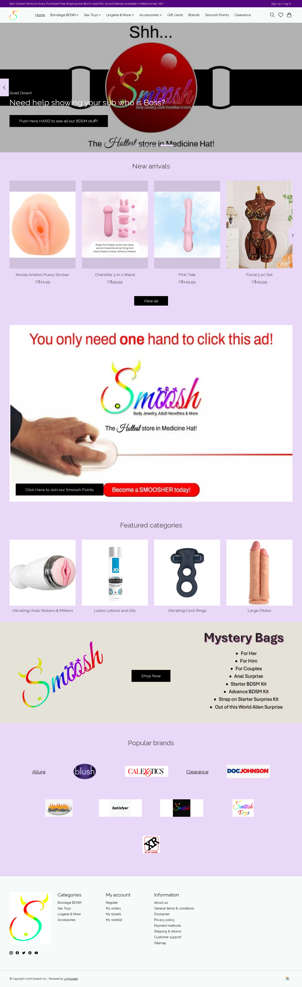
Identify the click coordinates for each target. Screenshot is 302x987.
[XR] (151, 845)
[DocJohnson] (248, 772)
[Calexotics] (146, 772)
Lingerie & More (69, 914)
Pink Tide (187, 274)
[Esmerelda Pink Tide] (187, 224)
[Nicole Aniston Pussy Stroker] (43, 224)
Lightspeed (71, 978)
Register (112, 902)
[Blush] (85, 772)
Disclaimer (162, 914)
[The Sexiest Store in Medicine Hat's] (14, 15)
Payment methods (167, 925)
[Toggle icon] (272, 15)
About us (161, 902)
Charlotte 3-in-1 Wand (115, 274)
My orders (113, 908)
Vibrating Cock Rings (187, 610)
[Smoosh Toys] (243, 808)
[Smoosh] (181, 808)
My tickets (113, 914)
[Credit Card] (287, 979)
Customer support (167, 937)
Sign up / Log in (281, 3)
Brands (194, 15)
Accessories (66, 920)
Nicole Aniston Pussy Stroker (42, 274)
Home (40, 15)
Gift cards (175, 15)
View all (151, 301)
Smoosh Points (217, 15)
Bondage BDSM (69, 902)
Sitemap (160, 943)
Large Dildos (259, 610)
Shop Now (151, 675)
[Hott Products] (59, 808)
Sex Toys (64, 908)
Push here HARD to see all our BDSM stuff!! (58, 121)
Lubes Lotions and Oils (115, 610)
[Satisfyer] (120, 808)
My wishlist (114, 920)
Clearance (242, 15)
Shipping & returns (167, 931)
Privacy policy (164, 920)
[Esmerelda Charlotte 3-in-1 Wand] (115, 224)
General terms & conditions (174, 908)
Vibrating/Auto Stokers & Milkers (42, 610)
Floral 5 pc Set (259, 274)
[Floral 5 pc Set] (259, 224)
